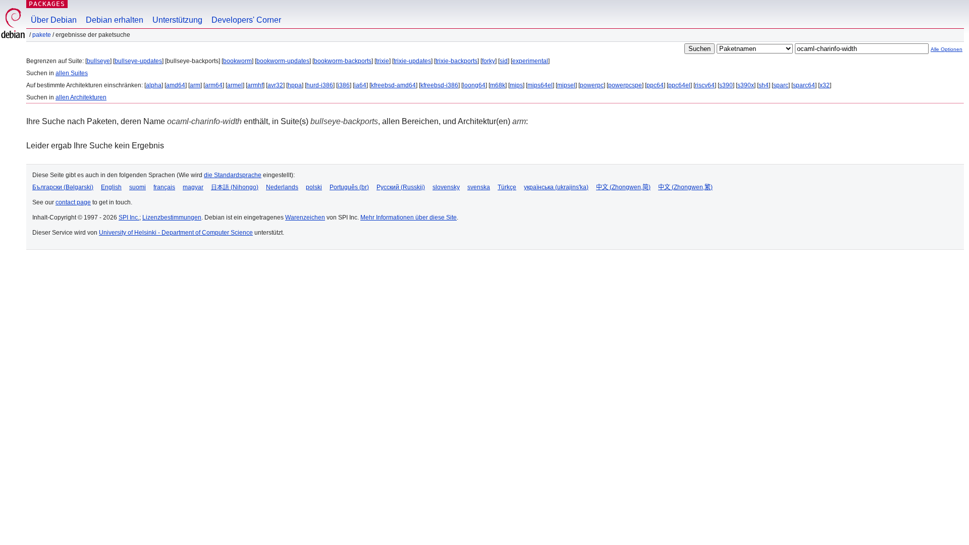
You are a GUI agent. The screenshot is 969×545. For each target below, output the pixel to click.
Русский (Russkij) (400, 187)
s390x (745, 85)
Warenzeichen (305, 217)
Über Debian (54, 20)
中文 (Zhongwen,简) (623, 187)
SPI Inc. (129, 217)
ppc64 (655, 85)
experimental (530, 61)
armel (235, 85)
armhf (255, 85)
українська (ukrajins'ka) (556, 187)
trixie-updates (412, 61)
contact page (73, 202)
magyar (193, 187)
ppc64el (679, 85)
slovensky (446, 187)
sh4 (764, 85)
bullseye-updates (138, 61)
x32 (825, 85)
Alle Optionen (946, 49)
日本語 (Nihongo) (234, 187)
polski (314, 187)
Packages (47, 4)
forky (488, 61)
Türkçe (507, 187)
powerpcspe (625, 85)
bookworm (237, 61)
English (111, 187)
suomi (137, 187)
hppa (295, 85)
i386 (344, 85)
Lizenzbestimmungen (171, 217)
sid (504, 61)
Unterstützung (177, 20)
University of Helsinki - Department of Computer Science (176, 232)
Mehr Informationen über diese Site (408, 217)
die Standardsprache (232, 175)
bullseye (98, 61)
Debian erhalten (114, 20)
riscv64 (705, 85)
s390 (726, 85)
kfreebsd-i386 (439, 85)
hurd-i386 (319, 85)
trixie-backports (456, 61)
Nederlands (282, 187)
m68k (497, 85)
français (164, 187)
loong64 (474, 85)
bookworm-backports (342, 61)
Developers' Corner (246, 20)
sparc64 (804, 85)
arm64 (214, 85)
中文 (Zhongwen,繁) (685, 187)
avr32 (275, 85)
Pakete (41, 34)
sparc (780, 85)
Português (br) (349, 187)
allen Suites (72, 73)
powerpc (592, 85)
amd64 (175, 85)
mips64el (540, 85)
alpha (154, 85)
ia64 (360, 85)
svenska (478, 187)
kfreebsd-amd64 (393, 85)
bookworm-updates (282, 61)
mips (516, 85)
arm (195, 85)
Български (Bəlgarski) (62, 187)
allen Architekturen (81, 97)
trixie (382, 61)
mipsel (566, 85)
